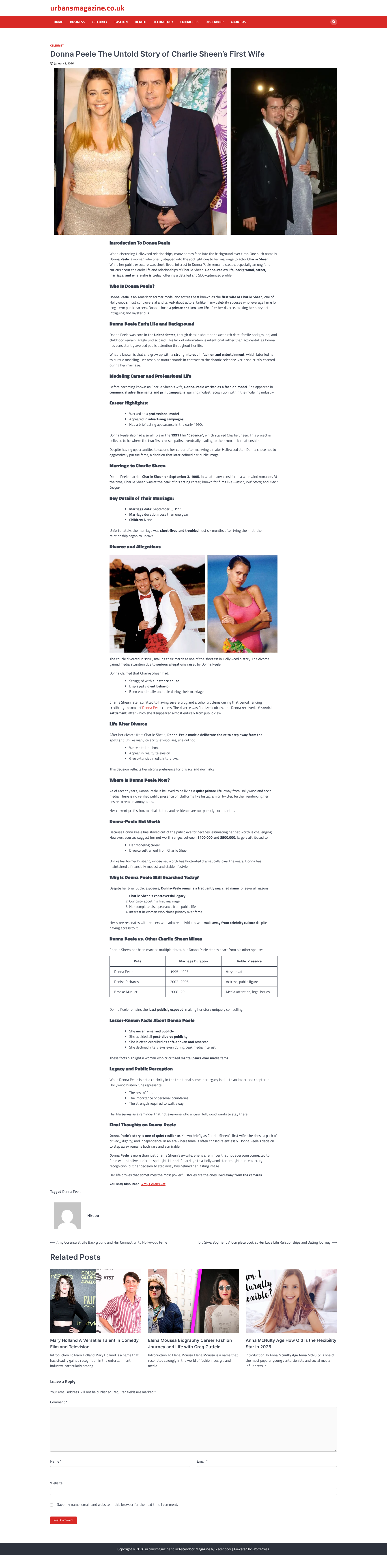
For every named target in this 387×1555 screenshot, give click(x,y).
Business (77, 21)
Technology (163, 21)
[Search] (333, 22)
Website (56, 1483)
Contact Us (189, 21)
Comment (58, 1402)
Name (56, 1461)
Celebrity (99, 21)
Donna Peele (151, 707)
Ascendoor (223, 1549)
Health (140, 21)
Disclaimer (215, 21)
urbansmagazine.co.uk (87, 7)
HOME (58, 21)
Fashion (121, 21)
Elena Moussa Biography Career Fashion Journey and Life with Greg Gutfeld (190, 1343)
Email (202, 1461)
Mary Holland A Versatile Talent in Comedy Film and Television (94, 1343)
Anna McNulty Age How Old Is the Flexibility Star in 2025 (291, 1343)
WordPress (261, 1549)
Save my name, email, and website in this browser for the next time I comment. (117, 1504)
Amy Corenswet (153, 1184)
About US (238, 21)
